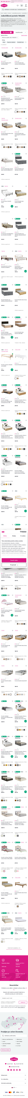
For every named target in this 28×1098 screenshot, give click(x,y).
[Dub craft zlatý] (20, 414)
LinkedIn (20, 1070)
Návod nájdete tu (21, 1007)
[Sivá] (2, 588)
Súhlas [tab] (5, 535)
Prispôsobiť (13, 564)
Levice (3, 1041)
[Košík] (21, 5)
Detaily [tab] (14, 535)
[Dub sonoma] (6, 76)
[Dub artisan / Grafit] (4, 76)
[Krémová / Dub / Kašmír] (4, 942)
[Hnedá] (15, 765)
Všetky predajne (6, 1050)
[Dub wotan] (8, 76)
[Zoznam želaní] (18, 5)
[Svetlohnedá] (6, 588)
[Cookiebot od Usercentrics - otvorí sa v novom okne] (20, 532)
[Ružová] (4, 871)
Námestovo (19, 1039)
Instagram (11, 1070)
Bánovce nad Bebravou (7, 1039)
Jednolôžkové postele (16, 13)
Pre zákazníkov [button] (4, 1079)
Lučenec (4, 1045)
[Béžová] (2, 836)
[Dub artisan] (18, 378)
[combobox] (20, 32)
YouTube (14, 1070)
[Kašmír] (13, 76)
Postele (9, 13)
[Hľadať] (2, 9)
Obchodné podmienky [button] (6, 1083)
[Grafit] (10, 76)
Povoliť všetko (14, 560)
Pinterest (17, 1070)
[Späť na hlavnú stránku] (4, 5)
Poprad (18, 1043)
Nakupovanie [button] (4, 1075)
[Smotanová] (4, 588)
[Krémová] (2, 942)
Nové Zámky (19, 1041)
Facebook (8, 1070)
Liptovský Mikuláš (6, 1043)
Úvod (2, 13)
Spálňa (5, 13)
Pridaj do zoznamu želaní (12, 48)
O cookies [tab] (22, 535)
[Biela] (2, 76)
